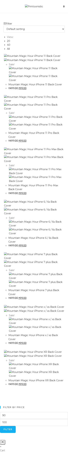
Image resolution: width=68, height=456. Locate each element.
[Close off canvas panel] (2, 442)
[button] (60, 26)
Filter (7, 429)
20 (8, 41)
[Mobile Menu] (4, 6)
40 (8, 44)
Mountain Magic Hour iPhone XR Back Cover (35, 380)
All (8, 48)
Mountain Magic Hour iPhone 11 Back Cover (35, 84)
